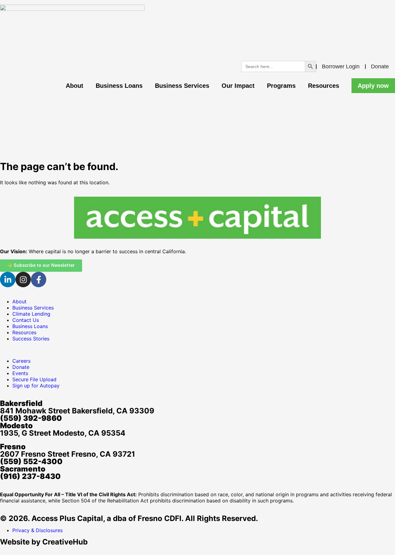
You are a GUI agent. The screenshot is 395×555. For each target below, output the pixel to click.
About (74, 85)
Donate (380, 66)
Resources (323, 85)
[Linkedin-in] (7, 279)
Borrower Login (341, 66)
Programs (281, 85)
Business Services (182, 85)
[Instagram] (23, 279)
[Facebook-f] (38, 279)
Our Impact (238, 85)
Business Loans (119, 85)
